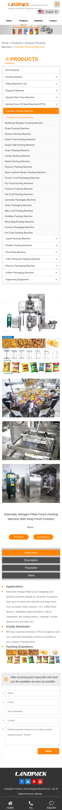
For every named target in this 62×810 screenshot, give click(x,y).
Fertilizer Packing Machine (18, 216)
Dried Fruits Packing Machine (20, 139)
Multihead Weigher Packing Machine (24, 123)
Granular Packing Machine (19, 111)
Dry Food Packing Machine (19, 183)
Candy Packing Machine (17, 155)
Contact (53, 21)
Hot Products (12, 70)
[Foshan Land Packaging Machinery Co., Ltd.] (31, 775)
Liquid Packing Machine (17, 238)
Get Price (19, 537)
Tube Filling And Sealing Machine (22, 259)
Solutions (38, 21)
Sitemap (38, 794)
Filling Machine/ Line (16, 83)
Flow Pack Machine (15, 252)
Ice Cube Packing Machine (19, 232)
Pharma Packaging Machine (20, 265)
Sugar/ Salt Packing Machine (20, 145)
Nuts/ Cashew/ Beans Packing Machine (25, 172)
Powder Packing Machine (18, 245)
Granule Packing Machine (29, 47)
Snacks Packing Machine (18, 134)
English (49, 11)
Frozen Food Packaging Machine (22, 177)
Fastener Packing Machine (19, 188)
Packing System (13, 76)
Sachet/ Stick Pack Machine (19, 97)
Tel (31, 808)
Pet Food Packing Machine (19, 194)
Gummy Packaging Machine (19, 227)
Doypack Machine (14, 90)
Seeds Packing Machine (17, 161)
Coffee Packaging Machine (19, 272)
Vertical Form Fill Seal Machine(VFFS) (25, 104)
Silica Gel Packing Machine (19, 210)
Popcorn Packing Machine (18, 166)
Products (23, 21)
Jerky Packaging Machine (18, 205)
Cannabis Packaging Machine (20, 199)
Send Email (43, 537)
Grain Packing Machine (17, 150)
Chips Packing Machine (17, 128)
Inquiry (51, 808)
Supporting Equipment (17, 279)
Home (9, 21)
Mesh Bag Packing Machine (19, 221)
